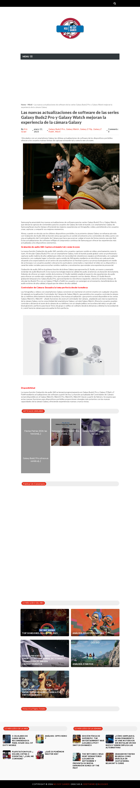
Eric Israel (24, 130)
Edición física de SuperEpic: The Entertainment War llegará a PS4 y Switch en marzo (42, 692)
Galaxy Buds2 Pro (57, 129)
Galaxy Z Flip (86, 129)
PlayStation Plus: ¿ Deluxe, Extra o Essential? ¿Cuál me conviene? (23, 755)
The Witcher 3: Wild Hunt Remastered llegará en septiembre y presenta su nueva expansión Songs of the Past (88, 761)
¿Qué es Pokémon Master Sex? (54, 753)
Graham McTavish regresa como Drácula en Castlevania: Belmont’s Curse (120, 758)
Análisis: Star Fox (83, 664)
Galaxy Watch (72, 129)
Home (23, 105)
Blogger (103, 784)
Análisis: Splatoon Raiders (88, 633)
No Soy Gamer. (62, 784)
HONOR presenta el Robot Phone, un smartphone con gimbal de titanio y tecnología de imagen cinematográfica (43, 660)
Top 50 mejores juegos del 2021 (40, 633)
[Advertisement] (70, 80)
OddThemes (89, 784)
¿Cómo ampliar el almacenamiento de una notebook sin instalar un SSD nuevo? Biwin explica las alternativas (121, 742)
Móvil (30, 105)
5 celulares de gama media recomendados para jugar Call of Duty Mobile (18, 740)
